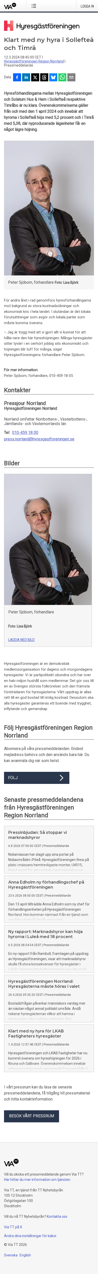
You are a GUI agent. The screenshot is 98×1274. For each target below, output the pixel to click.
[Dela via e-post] (71, 77)
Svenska (11, 1255)
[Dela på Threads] (44, 77)
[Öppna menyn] (35, 6)
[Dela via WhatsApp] (62, 77)
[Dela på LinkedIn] (26, 77)
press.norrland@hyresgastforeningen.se (39, 439)
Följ (13, 777)
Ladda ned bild (21, 640)
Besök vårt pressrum (31, 1116)
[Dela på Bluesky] (53, 77)
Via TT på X (13, 1227)
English (25, 1255)
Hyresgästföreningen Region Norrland (34, 61)
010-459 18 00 (25, 432)
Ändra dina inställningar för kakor (30, 1236)
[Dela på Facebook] (17, 77)
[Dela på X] (35, 77)
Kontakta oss (57, 1216)
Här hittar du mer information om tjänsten (37, 1180)
